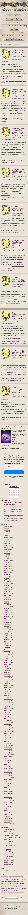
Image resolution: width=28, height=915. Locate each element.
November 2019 (8, 681)
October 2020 (7, 660)
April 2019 (6, 695)
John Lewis (17, 268)
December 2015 (8, 772)
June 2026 (6, 530)
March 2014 (7, 812)
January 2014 (7, 816)
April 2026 (6, 533)
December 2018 (8, 702)
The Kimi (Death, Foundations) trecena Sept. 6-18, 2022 (19, 171)
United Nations (10, 162)
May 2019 (6, 693)
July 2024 (6, 574)
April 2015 (6, 787)
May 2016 (6, 762)
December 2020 (8, 656)
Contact (19, 39)
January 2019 (7, 701)
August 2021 (7, 641)
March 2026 (7, 535)
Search (3, 897)
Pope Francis (4, 888)
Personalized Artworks (14, 35)
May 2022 (6, 624)
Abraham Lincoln (4, 876)
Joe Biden (21, 120)
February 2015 (7, 791)
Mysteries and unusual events (11, 837)
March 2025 (7, 558)
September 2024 (8, 570)
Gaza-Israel (19, 118)
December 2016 (8, 749)
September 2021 (8, 639)
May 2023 (6, 601)
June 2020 (6, 668)
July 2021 (6, 643)
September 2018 (8, 708)
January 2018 (7, 724)
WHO (21, 380)
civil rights (20, 877)
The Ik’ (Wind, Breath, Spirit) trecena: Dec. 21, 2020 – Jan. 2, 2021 (18, 390)
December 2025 (8, 541)
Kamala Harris (16, 885)
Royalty (21, 137)
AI (6, 118)
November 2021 (8, 635)
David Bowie (7, 879)
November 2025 (8, 543)
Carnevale (21, 876)
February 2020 (7, 676)
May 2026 (6, 531)
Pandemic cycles (13, 343)
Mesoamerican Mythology (10, 835)
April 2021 (6, 649)
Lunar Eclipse (5, 380)
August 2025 (7, 549)
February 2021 (7, 653)
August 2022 (7, 618)
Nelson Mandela (12, 886)
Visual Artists (9, 854)
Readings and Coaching (14, 25)
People (5, 839)
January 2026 (7, 539)
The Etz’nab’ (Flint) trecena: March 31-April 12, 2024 (19, 52)
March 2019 (7, 697)
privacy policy (20, 476)
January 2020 (7, 677)
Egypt (7, 268)
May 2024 (6, 578)
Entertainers (9, 845)
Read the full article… (10, 157)
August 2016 (7, 756)
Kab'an (11, 885)
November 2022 (8, 612)
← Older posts (4, 424)
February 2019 (7, 699)
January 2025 (7, 562)
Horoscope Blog (14, 19)
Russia (22, 197)
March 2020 (7, 674)
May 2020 (6, 670)
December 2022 (8, 610)
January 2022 (7, 631)
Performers (9, 847)
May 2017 (6, 739)
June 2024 (6, 576)
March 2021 (7, 651)
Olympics (18, 886)
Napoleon (7, 886)
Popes (8, 888)
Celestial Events (15, 57)
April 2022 (6, 626)
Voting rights (6, 893)
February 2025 (7, 560)
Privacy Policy (16, 906)
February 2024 (7, 583)
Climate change (11, 118)
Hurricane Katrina (14, 881)
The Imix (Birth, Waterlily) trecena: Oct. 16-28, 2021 (19, 279)
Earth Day (15, 879)
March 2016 (7, 766)
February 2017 (7, 745)
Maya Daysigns (7, 833)
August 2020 (7, 664)
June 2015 (6, 783)
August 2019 (7, 687)
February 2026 (7, 537)
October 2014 (7, 799)
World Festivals (4, 61)
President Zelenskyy (14, 888)
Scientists (8, 852)
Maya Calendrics (14, 32)
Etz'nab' (11, 268)
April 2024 (6, 580)
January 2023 (7, 608)
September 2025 (8, 547)
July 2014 (6, 804)
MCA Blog (14, 22)
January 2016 (7, 770)
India (19, 881)
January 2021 (7, 654)
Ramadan (11, 81)
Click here (20, 436)
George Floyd (9, 160)
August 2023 (7, 595)
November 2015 (8, 774)
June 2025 (6, 553)
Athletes (8, 843)
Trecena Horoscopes (6, 139)
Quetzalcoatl (5, 890)
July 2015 (6, 781)
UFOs (24, 81)
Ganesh (6, 881)
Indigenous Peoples (13, 883)
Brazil (7, 197)
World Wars (17, 893)
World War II (12, 893)
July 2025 (6, 551)
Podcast (14, 29)
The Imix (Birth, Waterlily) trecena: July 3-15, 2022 (19, 208)
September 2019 (8, 685)
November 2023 (8, 589)
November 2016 (8, 750)
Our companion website (10, 870)
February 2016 (7, 768)
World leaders (4, 399)
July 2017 (6, 735)
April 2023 (6, 603)
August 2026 (7, 526)
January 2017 (7, 747)
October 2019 (7, 683)
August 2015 (7, 779)
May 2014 (6, 808)
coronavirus (21, 378)
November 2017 (8, 727)
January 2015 (7, 793)
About (17, 15)
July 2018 (6, 712)
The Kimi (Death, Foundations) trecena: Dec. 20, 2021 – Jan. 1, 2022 (18, 243)
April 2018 (6, 718)
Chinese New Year (13, 877)
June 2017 (6, 737)
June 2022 (6, 622)
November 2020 (8, 658)
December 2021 (8, 633)
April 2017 (6, 741)
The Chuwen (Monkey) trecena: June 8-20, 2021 (19, 314)
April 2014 (6, 810)
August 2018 (7, 710)
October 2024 (7, 568)
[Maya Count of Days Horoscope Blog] (14, 7)
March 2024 (7, 581)
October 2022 (7, 614)
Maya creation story (17, 341)
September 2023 (8, 593)
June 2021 (6, 645)
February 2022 (7, 629)
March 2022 (7, 628)
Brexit (7, 417)
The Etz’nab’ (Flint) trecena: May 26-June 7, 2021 (19, 352)
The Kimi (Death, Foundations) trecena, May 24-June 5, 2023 (18, 131)
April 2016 (6, 764)
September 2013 (8, 823)
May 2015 (6, 785)
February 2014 (7, 814)
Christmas (12, 417)
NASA (22, 268)
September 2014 (8, 800)
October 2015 (7, 775)
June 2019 (6, 691)
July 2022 (6, 620)
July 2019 (6, 689)
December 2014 (8, 795)
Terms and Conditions (8, 906)
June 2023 (6, 599)
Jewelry (9, 39)
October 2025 (7, 545)
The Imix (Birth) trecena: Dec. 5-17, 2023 (19, 91)
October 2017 (7, 729)
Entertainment (7, 831)
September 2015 (8, 777)
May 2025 (6, 555)
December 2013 (8, 818)
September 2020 (8, 662)
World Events (21, 59)
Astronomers (9, 841)
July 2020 (6, 666)
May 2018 (6, 716)
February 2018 (7, 722)
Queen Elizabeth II (18, 160)
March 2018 (7, 720)
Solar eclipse (18, 81)
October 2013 (7, 822)
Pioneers (8, 849)
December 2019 (8, 679)
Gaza (7, 81)
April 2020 (6, 672)
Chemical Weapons (5, 877)
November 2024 (8, 566)
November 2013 (8, 820)
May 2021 (6, 647)
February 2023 (7, 606)
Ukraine (3, 82)
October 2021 (7, 637)
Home (10, 15)
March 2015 (7, 789)
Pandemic (4, 270)
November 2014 (8, 797)
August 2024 (7, 572)
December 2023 (8, 587)
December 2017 (8, 726)
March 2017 (7, 743)
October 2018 (7, 706)
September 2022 (8, 616)
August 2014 (7, 802)
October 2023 (7, 591)
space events (14, 890)
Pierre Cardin (22, 343)
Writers (8, 858)
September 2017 (8, 731)
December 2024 (8, 564)
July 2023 (6, 597)
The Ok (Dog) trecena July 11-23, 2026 (13, 515)
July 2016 (6, 758)
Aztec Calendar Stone (11, 378)
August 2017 (7, 733)
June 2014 (6, 806)
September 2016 (8, 754)
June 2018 (6, 714)
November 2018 (8, 704)
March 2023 (7, 604)
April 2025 (6, 556)
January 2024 (7, 585)
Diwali (11, 879)
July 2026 (6, 528)
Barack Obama (13, 876)
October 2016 (7, 752)
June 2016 (6, 760)
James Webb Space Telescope (9, 120)
